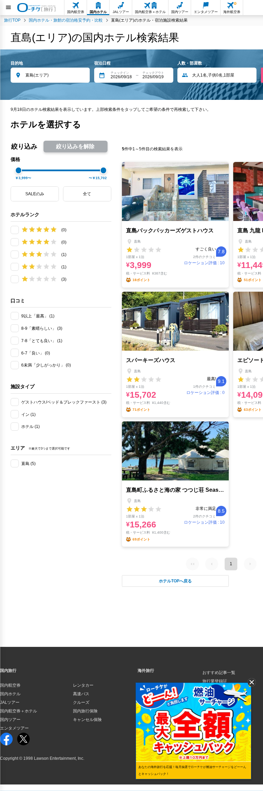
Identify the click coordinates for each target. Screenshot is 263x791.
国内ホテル (10, 693)
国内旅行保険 (85, 711)
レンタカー (83, 685)
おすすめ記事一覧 (218, 672)
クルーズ (81, 702)
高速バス (81, 693)
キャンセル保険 (87, 719)
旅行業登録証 (214, 681)
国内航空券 (10, 685)
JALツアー (10, 702)
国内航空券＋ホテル (18, 711)
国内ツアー (10, 719)
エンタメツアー (14, 728)
